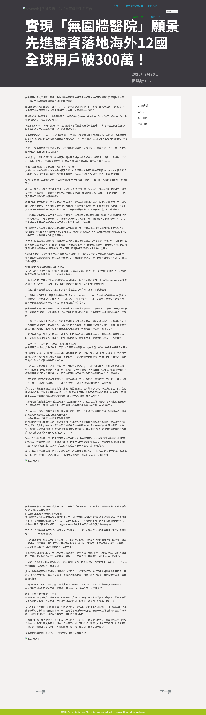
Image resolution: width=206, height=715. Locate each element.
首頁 (115, 5)
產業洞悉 (142, 123)
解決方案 (152, 5)
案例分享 (138, 17)
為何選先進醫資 (134, 5)
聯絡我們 (155, 17)
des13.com (139, 712)
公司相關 (142, 117)
